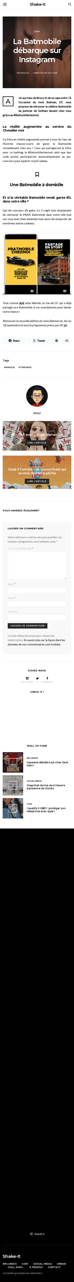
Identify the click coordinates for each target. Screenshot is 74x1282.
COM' (37, 31)
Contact (54, 1267)
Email (11, 598)
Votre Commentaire (20, 548)
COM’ (25, 1263)
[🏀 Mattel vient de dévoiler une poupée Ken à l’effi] (37, 857)
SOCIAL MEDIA (34, 781)
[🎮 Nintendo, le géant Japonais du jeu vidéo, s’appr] (37, 935)
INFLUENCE (32, 758)
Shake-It (37, 4)
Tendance (26, 367)
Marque (10, 367)
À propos (36, 1267)
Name (11, 584)
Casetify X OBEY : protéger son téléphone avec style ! (46, 810)
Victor (37, 413)
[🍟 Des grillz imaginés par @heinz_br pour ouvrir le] (37, 974)
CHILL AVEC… (16, 1267)
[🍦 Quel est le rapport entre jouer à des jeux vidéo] (37, 1209)
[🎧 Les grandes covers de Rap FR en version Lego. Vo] (37, 1131)
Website (13, 612)
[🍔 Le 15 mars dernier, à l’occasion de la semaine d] (37, 1052)
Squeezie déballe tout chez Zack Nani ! (47, 764)
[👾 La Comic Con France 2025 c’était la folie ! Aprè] (37, 896)
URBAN (61, 1263)
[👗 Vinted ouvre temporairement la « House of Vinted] (37, 1092)
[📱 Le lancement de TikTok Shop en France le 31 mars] (37, 1013)
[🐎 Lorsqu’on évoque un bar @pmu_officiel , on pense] (37, 1170)
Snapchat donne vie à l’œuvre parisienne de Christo (46, 787)
